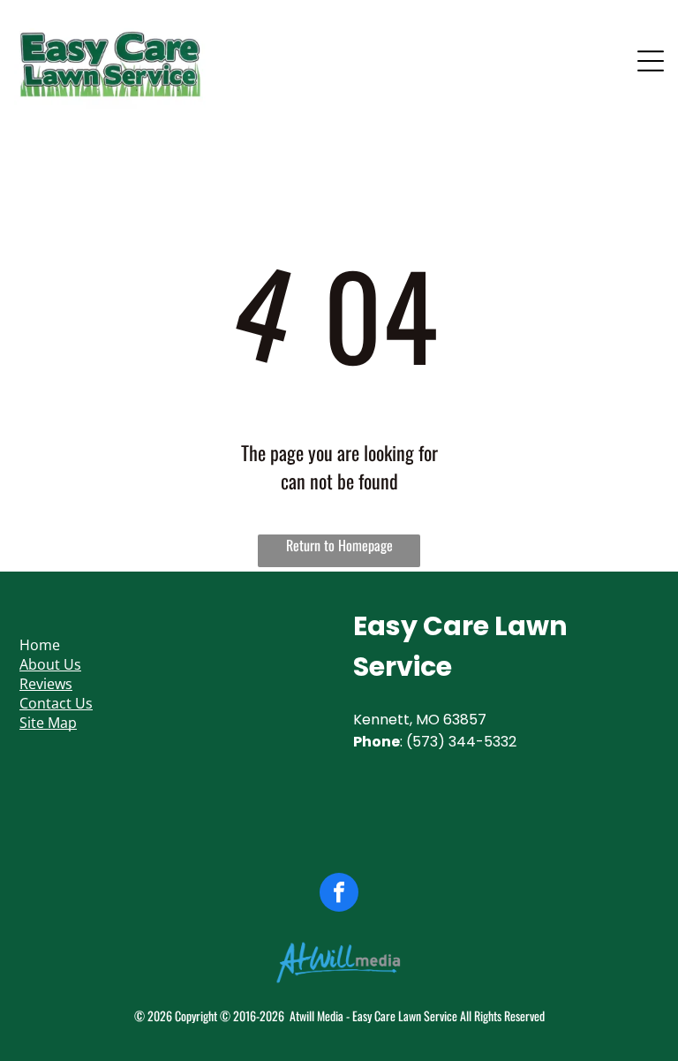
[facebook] (339, 894)
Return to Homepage (339, 545)
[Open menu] (650, 61)
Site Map (48, 722)
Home (39, 645)
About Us (50, 664)
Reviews (45, 683)
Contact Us (56, 703)
